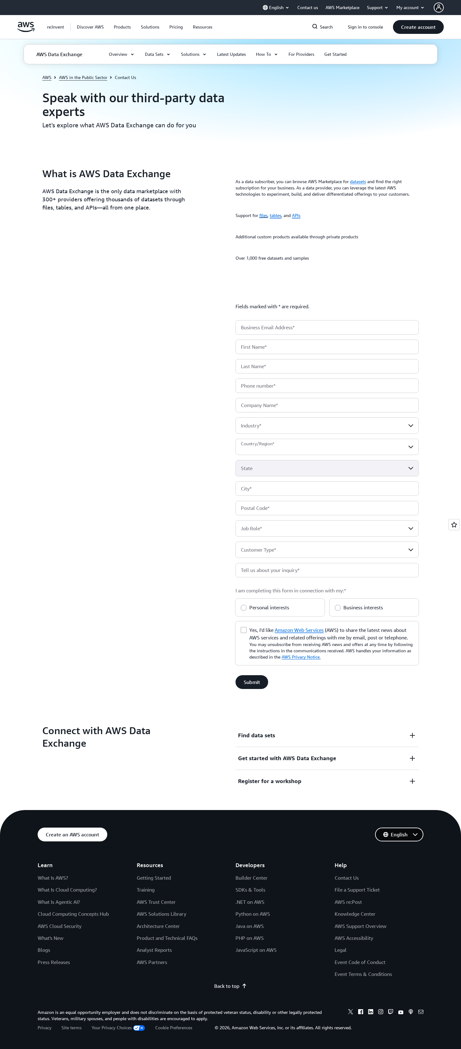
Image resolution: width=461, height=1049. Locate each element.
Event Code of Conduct (360, 962)
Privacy (44, 1027)
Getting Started (154, 878)
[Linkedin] (370, 1012)
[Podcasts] (410, 1012)
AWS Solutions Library (161, 914)
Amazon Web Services (299, 630)
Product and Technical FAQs (167, 938)
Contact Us (347, 878)
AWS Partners (152, 962)
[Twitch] (390, 1012)
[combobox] (327, 425)
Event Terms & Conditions (363, 974)
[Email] (420, 1012)
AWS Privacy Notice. (301, 657)
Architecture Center (158, 926)
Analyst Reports (154, 950)
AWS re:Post (348, 902)
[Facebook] (360, 1012)
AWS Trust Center (156, 902)
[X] (350, 1012)
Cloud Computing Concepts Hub (73, 914)
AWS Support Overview (360, 926)
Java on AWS (250, 926)
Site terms (71, 1027)
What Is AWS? (53, 878)
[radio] (244, 607)
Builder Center (252, 878)
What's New (50, 938)
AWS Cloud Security (60, 926)
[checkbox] (244, 629)
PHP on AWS (250, 938)
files (263, 215)
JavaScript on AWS (256, 950)
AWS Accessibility (354, 938)
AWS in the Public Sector (83, 77)
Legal (341, 950)
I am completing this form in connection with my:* (291, 590)
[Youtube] (400, 1012)
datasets (358, 181)
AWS (46, 77)
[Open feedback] (454, 524)
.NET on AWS (250, 902)
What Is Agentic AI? (59, 902)
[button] (90, 27)
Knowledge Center (355, 914)
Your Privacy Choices (112, 1027)
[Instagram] (380, 1012)
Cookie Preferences (173, 1027)
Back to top (226, 986)
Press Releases (54, 962)
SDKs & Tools (250, 890)
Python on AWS (253, 914)
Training (146, 890)
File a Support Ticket (357, 890)
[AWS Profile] (439, 8)
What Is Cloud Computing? (67, 890)
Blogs (44, 950)
